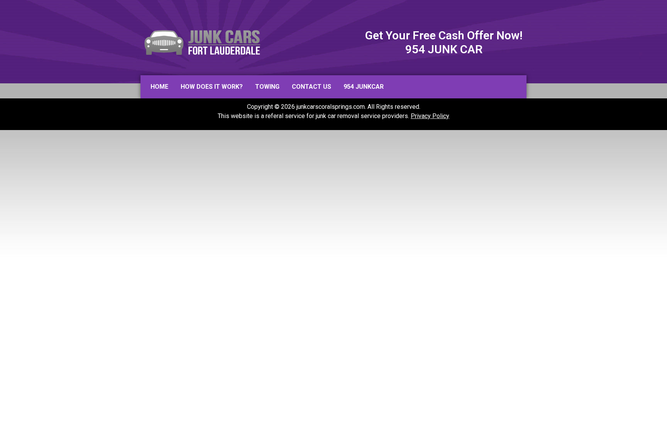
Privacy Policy (430, 116)
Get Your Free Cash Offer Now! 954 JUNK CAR (444, 42)
